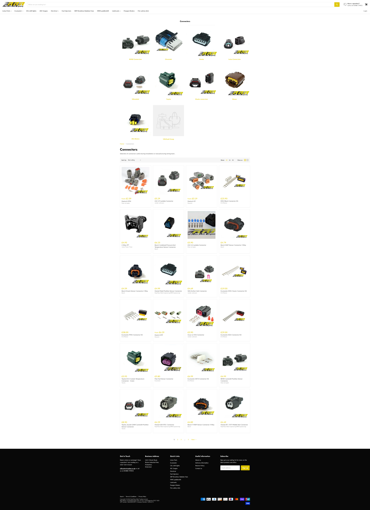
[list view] (247, 160)
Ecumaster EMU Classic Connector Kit (234, 291)
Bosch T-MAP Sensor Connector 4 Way (201, 425)
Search (122, 496)
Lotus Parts (6, 11)
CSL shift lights (31, 11)
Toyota (123, 383)
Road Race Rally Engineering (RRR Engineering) (167, 293)
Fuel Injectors (66, 11)
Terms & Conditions (131, 496)
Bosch (156, 249)
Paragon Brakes (129, 11)
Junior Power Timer (127, 247)
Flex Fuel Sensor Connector (164, 379)
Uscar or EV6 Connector (196, 335)
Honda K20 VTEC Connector (164, 425)
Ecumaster (18, 11)
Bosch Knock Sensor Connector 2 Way (135, 291)
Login (365, 11)
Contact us (198, 468)
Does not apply (126, 203)
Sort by (124, 160)
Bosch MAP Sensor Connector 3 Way (233, 245)
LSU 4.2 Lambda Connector (197, 245)
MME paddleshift (103, 11)
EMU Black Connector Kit (229, 201)
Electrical (54, 11)
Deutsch (190, 203)
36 (229, 160)
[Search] (337, 4)
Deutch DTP (159, 335)
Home (122, 144)
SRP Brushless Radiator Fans (84, 11)
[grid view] (245, 160)
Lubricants (116, 11)
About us (198, 460)
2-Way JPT (125, 245)
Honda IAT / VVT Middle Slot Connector (234, 425)
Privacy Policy (142, 496)
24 (226, 160)
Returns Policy (199, 465)
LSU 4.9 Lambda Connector (164, 201)
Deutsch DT (192, 201)
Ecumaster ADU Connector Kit (231, 335)
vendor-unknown (159, 203)
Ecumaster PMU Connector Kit (132, 335)
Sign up (245, 468)
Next (193, 439)
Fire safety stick (143, 11)
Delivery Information (201, 463)
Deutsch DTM (126, 201)
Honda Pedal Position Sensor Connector (168, 291)
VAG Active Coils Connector (197, 291)
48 (233, 160)
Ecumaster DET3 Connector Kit (198, 379)
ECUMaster (224, 203)
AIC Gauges (44, 11)
